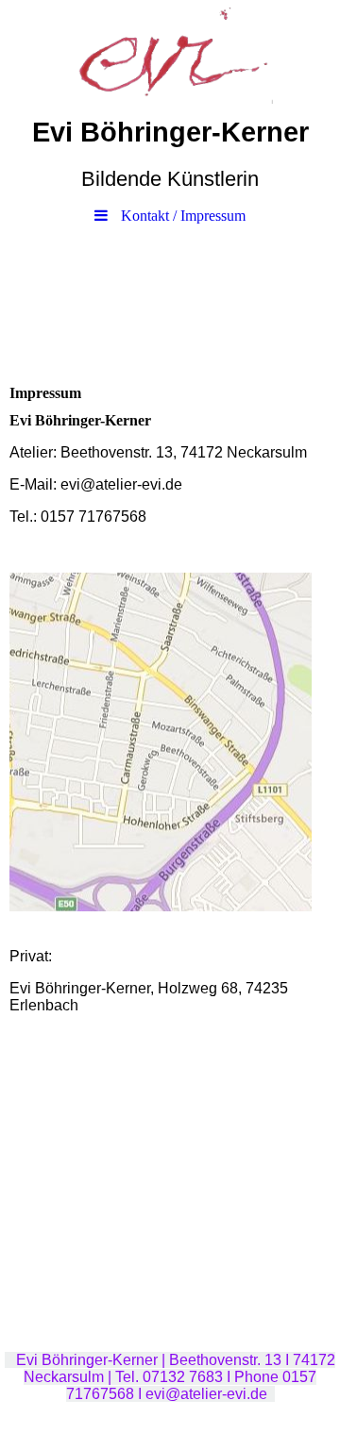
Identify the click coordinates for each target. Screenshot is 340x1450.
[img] (170, 52)
